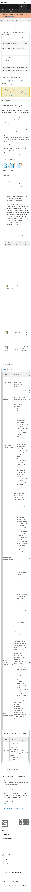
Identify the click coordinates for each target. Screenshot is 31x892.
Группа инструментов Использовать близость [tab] (15, 70)
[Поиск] (25, 2)
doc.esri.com (11, 16)
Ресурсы (23, 6)
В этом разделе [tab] (6, 100)
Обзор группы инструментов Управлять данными (15, 52)
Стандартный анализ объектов (11, 27)
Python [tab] (10, 369)
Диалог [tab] (4, 369)
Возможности (14, 6)
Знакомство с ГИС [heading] (7, 838)
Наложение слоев (9, 63)
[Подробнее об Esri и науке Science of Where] (5, 824)
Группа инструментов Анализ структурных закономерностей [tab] (14, 44)
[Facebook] (20, 820)
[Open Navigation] (29, 2)
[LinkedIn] (27, 820)
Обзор (5, 6)
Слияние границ (8, 57)
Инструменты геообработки (10, 26)
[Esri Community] (20, 823)
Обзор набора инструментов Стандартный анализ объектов (14, 33)
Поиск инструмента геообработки (13, 808)
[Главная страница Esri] (4, 2)
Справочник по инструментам (26, 10)
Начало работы (11, 10)
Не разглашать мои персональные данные (14, 885)
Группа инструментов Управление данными (14, 29)
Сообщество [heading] (5, 834)
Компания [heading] (4, 842)
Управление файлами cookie (10, 881)
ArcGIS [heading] (3, 830)
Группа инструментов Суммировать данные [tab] (15, 67)
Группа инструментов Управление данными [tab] (15, 48)
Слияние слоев (8, 60)
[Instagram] (24, 823)
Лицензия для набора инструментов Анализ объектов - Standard (14, 38)
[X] (24, 820)
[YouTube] (27, 823)
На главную (4, 10)
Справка (17, 10)
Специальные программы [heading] (8, 846)
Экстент (3, 774)
